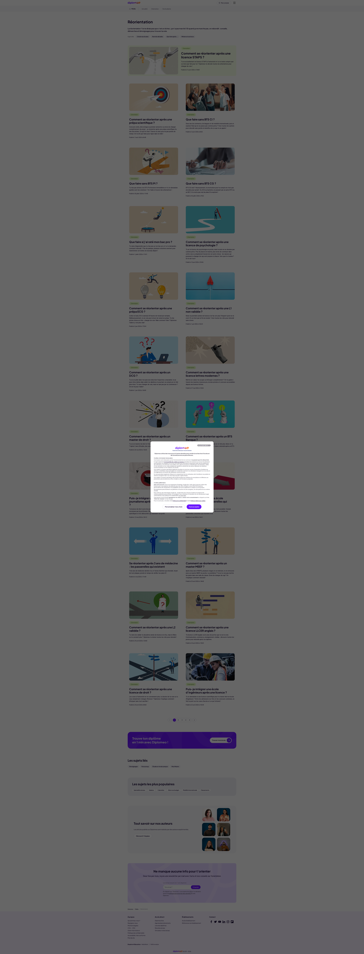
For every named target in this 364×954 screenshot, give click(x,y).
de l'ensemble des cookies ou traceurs (174, 462)
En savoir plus (182, 495)
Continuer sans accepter (204, 445)
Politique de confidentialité (179, 500)
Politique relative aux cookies (198, 500)
